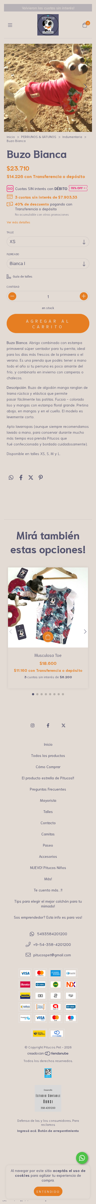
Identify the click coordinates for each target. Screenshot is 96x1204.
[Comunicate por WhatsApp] (82, 1158)
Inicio (11, 137)
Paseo (48, 845)
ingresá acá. (27, 1130)
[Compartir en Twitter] (30, 477)
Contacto (48, 822)
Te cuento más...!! (48, 889)
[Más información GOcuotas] (78, 188)
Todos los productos (48, 755)
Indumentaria (72, 137)
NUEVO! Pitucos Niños (48, 867)
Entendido (48, 1191)
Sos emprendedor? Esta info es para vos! (48, 917)
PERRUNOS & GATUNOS (38, 137)
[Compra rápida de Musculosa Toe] (48, 636)
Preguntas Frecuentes (48, 789)
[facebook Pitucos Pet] (48, 725)
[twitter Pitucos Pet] (63, 725)
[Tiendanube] (48, 1054)
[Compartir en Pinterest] (40, 477)
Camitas (48, 833)
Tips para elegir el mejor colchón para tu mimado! (48, 903)
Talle (10, 232)
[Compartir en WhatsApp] (11, 477)
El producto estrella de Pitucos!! (48, 777)
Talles (48, 811)
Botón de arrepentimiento (58, 1130)
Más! (48, 878)
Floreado (13, 254)
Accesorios (48, 856)
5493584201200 (52, 933)
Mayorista (48, 800)
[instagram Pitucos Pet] (32, 725)
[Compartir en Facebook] (21, 477)
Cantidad (13, 286)
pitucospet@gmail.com (52, 954)
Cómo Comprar (48, 766)
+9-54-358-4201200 (52, 944)
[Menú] (11, 25)
